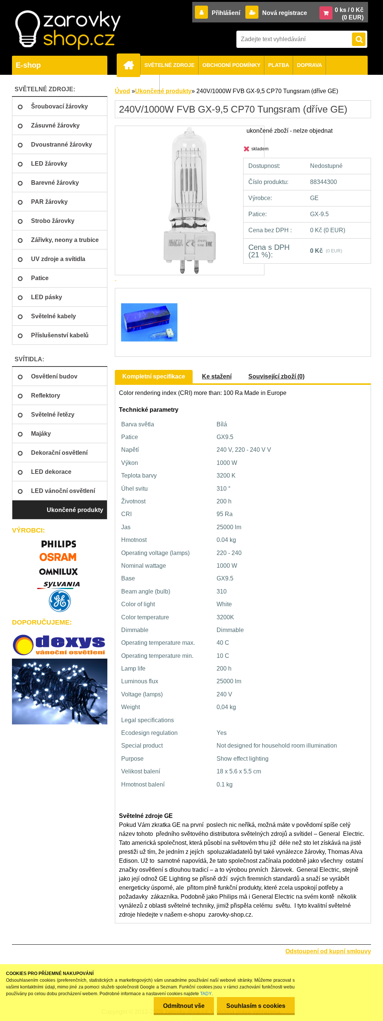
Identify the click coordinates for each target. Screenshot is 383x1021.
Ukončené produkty (163, 91)
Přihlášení (226, 13)
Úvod (122, 91)
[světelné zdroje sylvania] (59, 582)
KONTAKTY (141, 84)
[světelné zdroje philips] (59, 541)
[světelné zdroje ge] (59, 601)
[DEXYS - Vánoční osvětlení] (59, 645)
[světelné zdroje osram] (59, 554)
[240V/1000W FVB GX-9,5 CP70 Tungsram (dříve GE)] (148, 295)
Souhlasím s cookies (255, 1006)
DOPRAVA (309, 65)
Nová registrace (284, 13)
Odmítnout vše (184, 1006)
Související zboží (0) (276, 376)
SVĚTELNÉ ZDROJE (169, 65)
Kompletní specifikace (153, 376)
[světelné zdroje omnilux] (59, 568)
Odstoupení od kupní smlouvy (328, 951)
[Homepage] (131, 65)
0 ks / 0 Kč (349, 10)
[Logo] (67, 30)
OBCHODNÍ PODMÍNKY (231, 65)
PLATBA (278, 65)
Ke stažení (217, 376)
